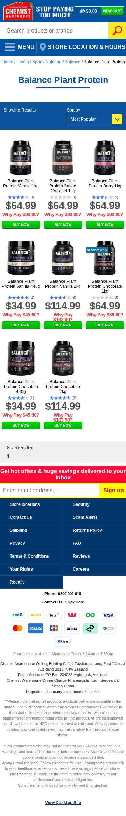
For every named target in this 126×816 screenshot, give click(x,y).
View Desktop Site (63, 802)
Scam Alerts (85, 517)
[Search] (117, 30)
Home (8, 61)
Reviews (81, 556)
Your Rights (21, 569)
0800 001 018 (69, 594)
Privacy (17, 543)
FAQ (77, 543)
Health (22, 61)
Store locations (25, 504)
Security (81, 504)
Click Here (74, 602)
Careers (81, 569)
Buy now (21, 225)
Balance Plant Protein (104, 61)
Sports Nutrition (47, 61)
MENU (17, 45)
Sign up (113, 490)
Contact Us (21, 517)
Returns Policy (87, 530)
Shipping (18, 530)
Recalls (17, 582)
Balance (72, 61)
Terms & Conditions (29, 556)
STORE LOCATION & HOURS (81, 45)
